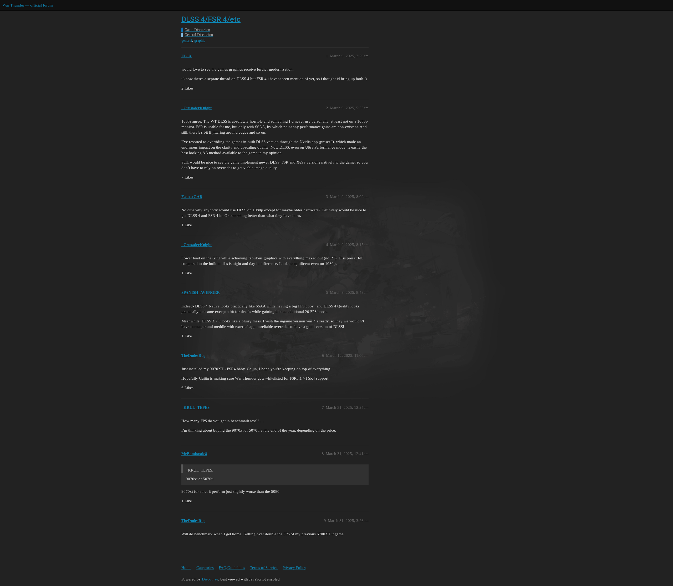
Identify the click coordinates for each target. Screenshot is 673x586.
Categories (205, 568)
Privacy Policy (294, 568)
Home (186, 568)
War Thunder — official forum (28, 5)
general (186, 41)
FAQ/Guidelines (232, 568)
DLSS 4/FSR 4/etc (211, 19)
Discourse (210, 579)
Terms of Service (264, 568)
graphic (199, 41)
